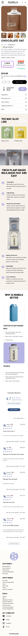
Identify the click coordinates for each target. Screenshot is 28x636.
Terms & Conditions (7, 589)
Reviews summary (8, 47)
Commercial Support (8, 607)
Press (4, 584)
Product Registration (7, 608)
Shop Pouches (6, 568)
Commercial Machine (8, 571)
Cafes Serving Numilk (8, 582)
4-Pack (8, 65)
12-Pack (22, 64)
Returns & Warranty (7, 601)
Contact (4, 596)
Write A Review (14, 409)
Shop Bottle (5, 570)
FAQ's (3, 598)
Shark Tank (5, 585)
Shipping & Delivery (7, 600)
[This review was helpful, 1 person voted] (20, 466)
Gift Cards (5, 573)
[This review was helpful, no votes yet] (20, 441)
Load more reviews (14, 543)
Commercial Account (8, 603)
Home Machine (6, 566)
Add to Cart (19, 82)
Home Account (6, 605)
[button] (2, 2)
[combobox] (19, 418)
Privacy (4, 587)
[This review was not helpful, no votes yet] (23, 441)
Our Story (5, 580)
